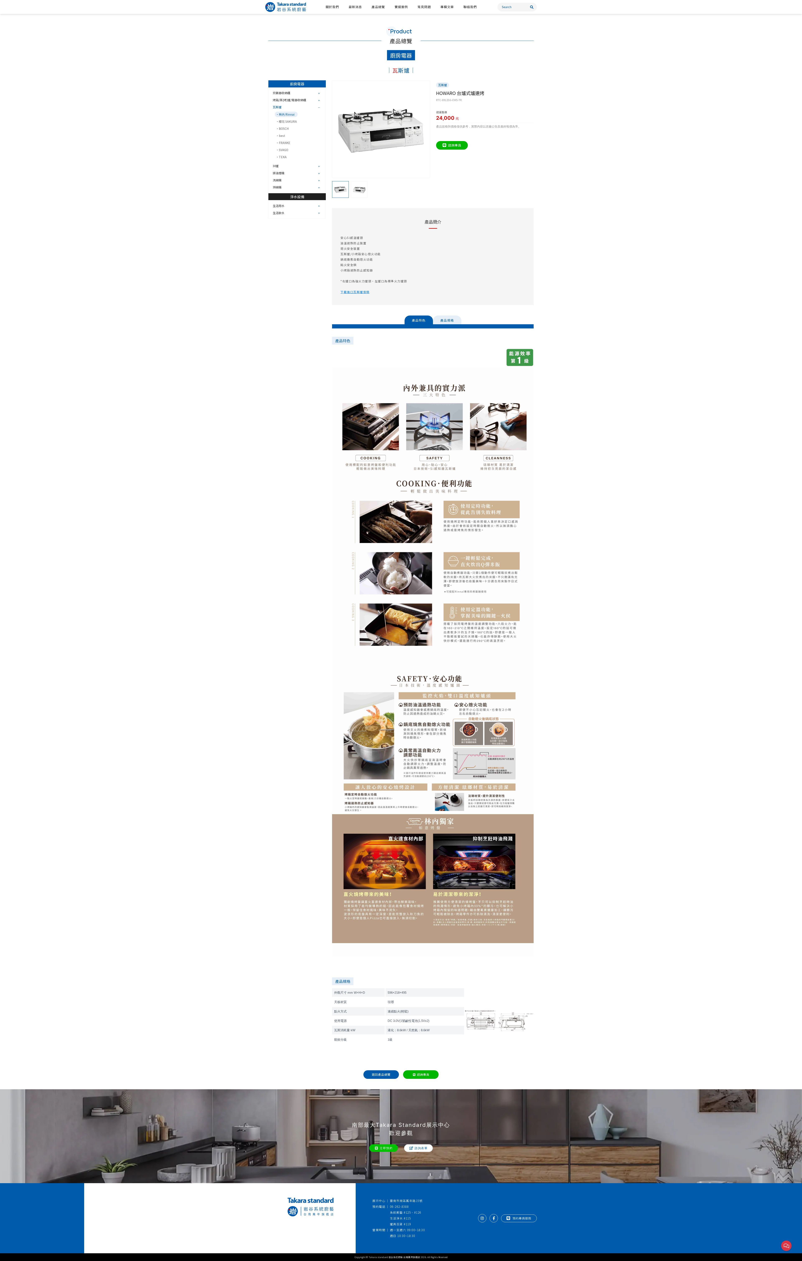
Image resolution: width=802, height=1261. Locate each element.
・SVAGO (282, 150)
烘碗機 (277, 187)
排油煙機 (278, 173)
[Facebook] (494, 1218)
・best (280, 136)
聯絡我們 (470, 7)
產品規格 (447, 320)
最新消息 (355, 7)
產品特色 (419, 320)
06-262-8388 (399, 1206)
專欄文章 (447, 7)
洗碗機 (277, 180)
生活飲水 (278, 213)
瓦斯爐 (277, 107)
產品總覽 (378, 7)
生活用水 (278, 206)
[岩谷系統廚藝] (285, 7)
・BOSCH (282, 128)
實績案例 (401, 7)
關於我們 (332, 7)
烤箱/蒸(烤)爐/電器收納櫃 (289, 100)
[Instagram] (482, 1218)
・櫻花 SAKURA (286, 121)
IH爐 (276, 166)
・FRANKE (283, 143)
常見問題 (424, 7)
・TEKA (281, 157)
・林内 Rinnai (285, 114)
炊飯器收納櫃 (281, 93)
